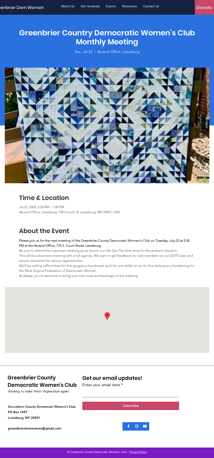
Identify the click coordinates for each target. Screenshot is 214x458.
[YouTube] (145, 426)
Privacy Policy (138, 452)
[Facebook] (128, 426)
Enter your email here (101, 385)
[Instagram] (136, 426)
